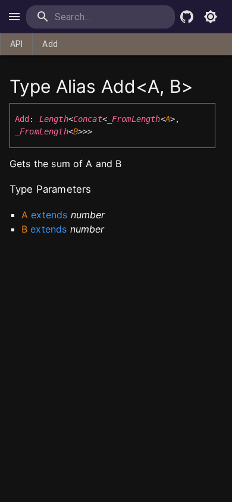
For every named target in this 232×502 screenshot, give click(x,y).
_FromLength (134, 119)
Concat (87, 119)
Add (49, 44)
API (16, 44)
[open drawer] (14, 17)
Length (53, 119)
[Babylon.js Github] (187, 17)
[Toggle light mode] (210, 17)
